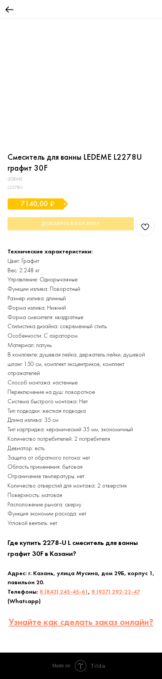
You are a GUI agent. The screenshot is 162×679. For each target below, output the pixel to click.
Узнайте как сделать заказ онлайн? (81, 622)
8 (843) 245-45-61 (64, 592)
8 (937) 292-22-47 (116, 592)
